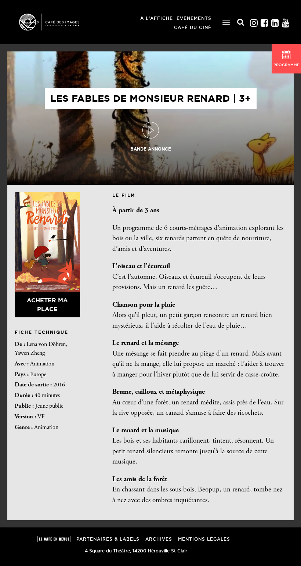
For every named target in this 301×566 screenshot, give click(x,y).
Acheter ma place (47, 304)
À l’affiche (156, 18)
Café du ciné (192, 27)
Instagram (253, 21)
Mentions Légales (204, 539)
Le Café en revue (53, 539)
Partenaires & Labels (107, 539)
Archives (158, 539)
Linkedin (275, 21)
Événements (194, 18)
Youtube (285, 21)
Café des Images (58, 22)
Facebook (264, 21)
